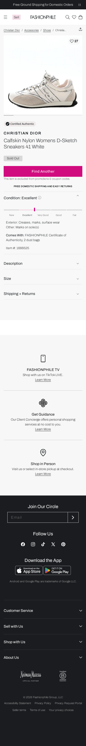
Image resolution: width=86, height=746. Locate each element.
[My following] (74, 17)
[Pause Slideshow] (79, 4)
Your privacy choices (61, 710)
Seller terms (19, 710)
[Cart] (80, 17)
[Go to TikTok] (43, 544)
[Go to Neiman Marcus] (30, 676)
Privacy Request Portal (68, 703)
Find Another (43, 171)
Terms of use (37, 710)
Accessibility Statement (17, 703)
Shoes (47, 30)
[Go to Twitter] (53, 544)
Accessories (31, 30)
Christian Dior (12, 30)
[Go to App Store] (29, 574)
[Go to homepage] (43, 17)
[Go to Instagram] (33, 544)
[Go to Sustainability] (63, 676)
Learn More (43, 379)
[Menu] (5, 17)
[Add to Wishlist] (74, 41)
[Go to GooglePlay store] (57, 574)
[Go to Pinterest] (63, 544)
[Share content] (80, 29)
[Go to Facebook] (23, 544)
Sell (16, 17)
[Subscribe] (73, 517)
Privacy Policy (43, 703)
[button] (67, 17)
